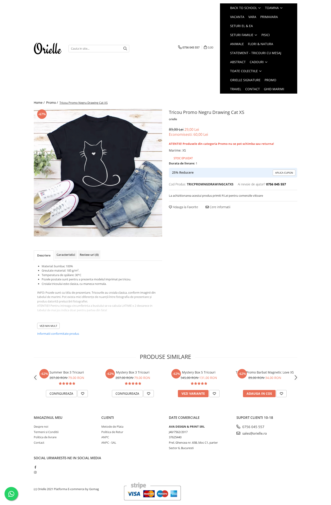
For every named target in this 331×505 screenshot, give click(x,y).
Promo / (52, 102)
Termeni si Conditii (46, 432)
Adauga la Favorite (185, 207)
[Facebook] (35, 467)
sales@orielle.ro (254, 433)
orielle (173, 119)
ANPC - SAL (108, 442)
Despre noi (41, 426)
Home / (39, 102)
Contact (252, 89)
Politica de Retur (112, 432)
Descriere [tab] (43, 255)
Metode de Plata (112, 426)
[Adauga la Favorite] (82, 393)
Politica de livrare (45, 437)
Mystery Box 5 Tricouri (198, 372)
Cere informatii (219, 207)
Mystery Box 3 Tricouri (133, 372)
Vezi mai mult (48, 325)
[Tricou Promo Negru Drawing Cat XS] (98, 172)
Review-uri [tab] (89, 255)
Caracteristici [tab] (66, 255)
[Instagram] (35, 472)
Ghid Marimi (274, 89)
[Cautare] (125, 48)
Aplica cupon (284, 172)
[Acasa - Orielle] (48, 48)
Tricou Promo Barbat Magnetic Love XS (265, 372)
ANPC (105, 437)
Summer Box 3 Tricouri (67, 372)
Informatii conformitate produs (58, 334)
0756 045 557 (252, 426)
